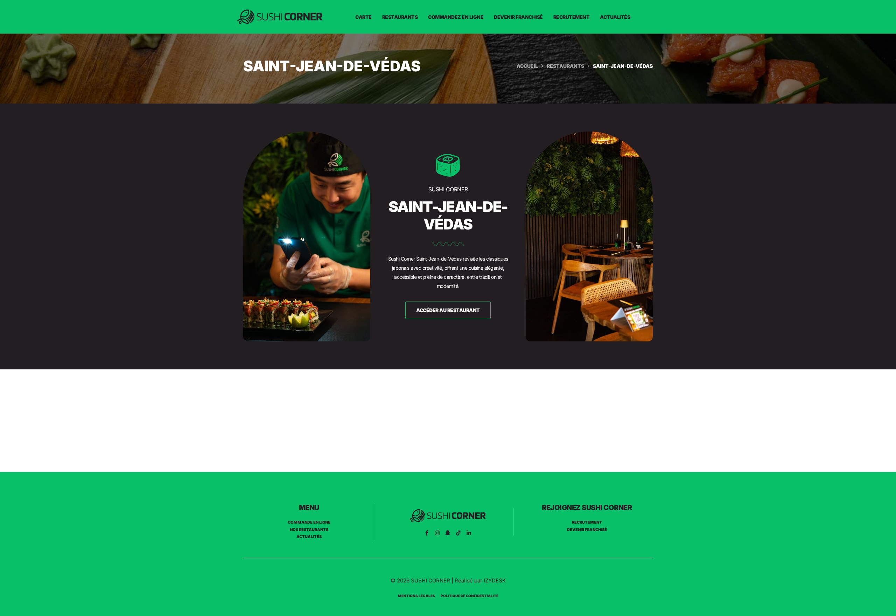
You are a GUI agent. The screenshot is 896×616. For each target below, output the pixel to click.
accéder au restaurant (448, 310)
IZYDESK (495, 580)
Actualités (615, 17)
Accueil (527, 66)
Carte (363, 17)
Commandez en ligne (455, 17)
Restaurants (400, 17)
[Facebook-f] (426, 533)
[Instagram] (437, 533)
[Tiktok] (458, 533)
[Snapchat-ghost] (447, 533)
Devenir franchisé (518, 17)
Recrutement (571, 17)
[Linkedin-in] (468, 533)
